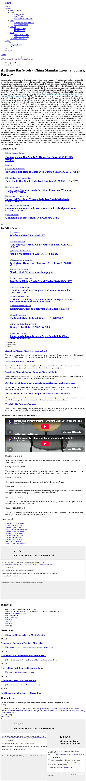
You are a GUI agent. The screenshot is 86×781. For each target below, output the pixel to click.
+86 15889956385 (11, 617)
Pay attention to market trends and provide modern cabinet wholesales (37, 393)
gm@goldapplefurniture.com (15, 613)
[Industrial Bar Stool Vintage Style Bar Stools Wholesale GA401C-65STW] (16, 196)
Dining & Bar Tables (21, 35)
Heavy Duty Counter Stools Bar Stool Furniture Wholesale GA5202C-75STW (39, 191)
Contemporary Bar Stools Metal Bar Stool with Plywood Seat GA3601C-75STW (40, 209)
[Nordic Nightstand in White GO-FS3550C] (20, 251)
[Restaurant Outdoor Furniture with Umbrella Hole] (20, 306)
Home (7, 6)
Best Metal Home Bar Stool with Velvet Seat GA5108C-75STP (41, 263)
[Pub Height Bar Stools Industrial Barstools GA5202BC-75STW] (18, 178)
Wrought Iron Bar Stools (14, 533)
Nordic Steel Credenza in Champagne (31, 272)
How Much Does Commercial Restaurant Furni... (23, 655)
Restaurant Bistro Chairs (14, 539)
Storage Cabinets (16, 11)
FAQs (12, 47)
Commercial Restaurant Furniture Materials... (22, 643)
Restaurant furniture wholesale (19, 361)
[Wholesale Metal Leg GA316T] (14, 232)
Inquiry (3, 705)
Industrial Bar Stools (8, 711)
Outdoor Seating (20, 29)
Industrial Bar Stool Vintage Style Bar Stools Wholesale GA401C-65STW (37, 200)
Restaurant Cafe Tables (13, 537)
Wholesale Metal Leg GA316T (27, 235)
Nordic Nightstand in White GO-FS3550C (34, 253)
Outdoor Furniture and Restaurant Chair (57, 711)
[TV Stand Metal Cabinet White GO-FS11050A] (18, 315)
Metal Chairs (18, 17)
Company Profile (16, 45)
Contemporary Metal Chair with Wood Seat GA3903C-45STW (41, 245)
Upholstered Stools (21, 25)
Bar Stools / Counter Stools (24, 23)
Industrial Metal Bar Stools (14, 531)
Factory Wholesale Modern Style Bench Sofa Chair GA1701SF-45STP (39, 337)
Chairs (12, 13)
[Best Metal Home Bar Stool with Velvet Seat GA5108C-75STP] (21, 260)
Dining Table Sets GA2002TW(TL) (30, 327)
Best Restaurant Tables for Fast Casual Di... (21, 693)
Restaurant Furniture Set (18, 39)
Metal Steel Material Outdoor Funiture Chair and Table (31, 372)
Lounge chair (19, 15)
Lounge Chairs (18, 96)
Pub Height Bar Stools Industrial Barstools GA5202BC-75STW (41, 180)
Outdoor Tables (19, 31)
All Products (9, 713)
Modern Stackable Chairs (14, 525)
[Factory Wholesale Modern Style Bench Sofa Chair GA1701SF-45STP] (18, 333)
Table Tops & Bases (21, 37)
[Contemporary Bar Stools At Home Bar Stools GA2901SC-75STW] (14, 153)
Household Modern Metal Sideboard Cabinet (26, 351)
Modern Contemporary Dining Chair (29, 711)
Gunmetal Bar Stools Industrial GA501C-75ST (32, 217)
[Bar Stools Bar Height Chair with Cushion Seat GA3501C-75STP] (15, 169)
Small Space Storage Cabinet (66, 94)
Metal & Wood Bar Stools (14, 523)
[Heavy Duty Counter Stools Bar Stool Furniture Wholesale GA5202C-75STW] (13, 187)
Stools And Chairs (48, 94)
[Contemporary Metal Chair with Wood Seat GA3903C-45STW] (17, 242)
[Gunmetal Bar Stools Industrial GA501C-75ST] (12, 215)
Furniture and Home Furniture (69, 709)
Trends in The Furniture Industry (20, 404)
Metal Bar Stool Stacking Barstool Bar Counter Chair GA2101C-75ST (41, 291)
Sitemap (38, 709)
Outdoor (13, 27)
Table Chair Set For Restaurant (16, 529)
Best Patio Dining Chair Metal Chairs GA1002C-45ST (41, 281)
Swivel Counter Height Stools (16, 543)
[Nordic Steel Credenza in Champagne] (19, 269)
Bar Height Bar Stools (50, 709)
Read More (9, 165)
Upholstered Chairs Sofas (23, 19)
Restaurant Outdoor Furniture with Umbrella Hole (39, 308)
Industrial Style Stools (13, 527)
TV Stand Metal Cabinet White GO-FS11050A (36, 317)
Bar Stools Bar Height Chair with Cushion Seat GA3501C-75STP (42, 171)
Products (8, 9)
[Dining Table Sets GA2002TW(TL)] (23, 324)
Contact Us (9, 51)
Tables (12, 33)
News (7, 49)
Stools (12, 21)
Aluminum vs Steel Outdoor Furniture (18, 680)
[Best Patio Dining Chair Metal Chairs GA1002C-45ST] (21, 278)
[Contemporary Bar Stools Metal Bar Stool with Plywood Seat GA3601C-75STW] (17, 205)
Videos (7, 41)
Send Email (5, 717)
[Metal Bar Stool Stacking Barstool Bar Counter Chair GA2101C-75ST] (19, 287)
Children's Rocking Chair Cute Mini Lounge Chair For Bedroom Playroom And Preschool (42, 300)
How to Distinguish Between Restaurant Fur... (22, 668)
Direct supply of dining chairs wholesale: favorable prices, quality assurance (40, 383)
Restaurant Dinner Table (14, 535)
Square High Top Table (13, 541)
